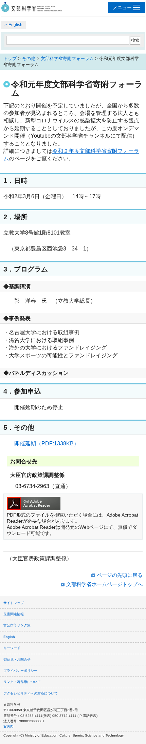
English (15, 24)
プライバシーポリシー (20, 670)
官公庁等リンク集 (17, 625)
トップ (10, 58)
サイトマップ (13, 603)
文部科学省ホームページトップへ (104, 584)
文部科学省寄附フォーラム (67, 58)
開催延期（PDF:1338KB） (46, 443)
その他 (28, 58)
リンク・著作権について (22, 682)
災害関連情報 (13, 614)
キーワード (11, 648)
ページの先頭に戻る (120, 575)
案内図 (8, 726)
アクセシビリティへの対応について (30, 693)
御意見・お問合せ (17, 659)
